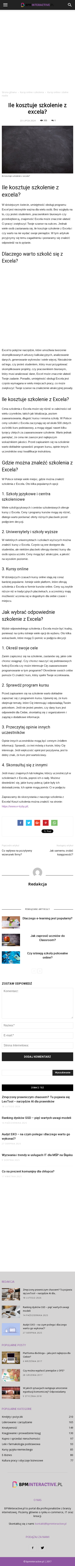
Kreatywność (9, 1427)
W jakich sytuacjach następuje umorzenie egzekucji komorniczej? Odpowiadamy (45, 1390)
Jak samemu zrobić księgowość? (61, 852)
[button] (70, 5)
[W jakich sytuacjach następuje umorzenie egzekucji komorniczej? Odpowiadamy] (11, 1393)
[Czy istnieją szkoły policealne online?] (11, 957)
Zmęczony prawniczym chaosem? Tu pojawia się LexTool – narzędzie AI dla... (47, 1292)
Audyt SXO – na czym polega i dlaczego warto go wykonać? (45, 1327)
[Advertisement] (37, 49)
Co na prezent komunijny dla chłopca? (28, 1171)
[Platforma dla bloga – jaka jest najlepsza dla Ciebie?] (11, 1358)
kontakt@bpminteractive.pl (50, 1523)
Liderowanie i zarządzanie (17, 1422)
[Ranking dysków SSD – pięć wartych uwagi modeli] (11, 1312)
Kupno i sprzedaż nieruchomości (21, 1438)
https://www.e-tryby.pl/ (15, 806)
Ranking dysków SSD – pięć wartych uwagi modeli (36, 1118)
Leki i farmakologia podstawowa (21, 1444)
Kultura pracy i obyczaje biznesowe (22, 1460)
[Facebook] (32, 1548)
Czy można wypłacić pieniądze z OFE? (43, 1371)
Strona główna (9, 92)
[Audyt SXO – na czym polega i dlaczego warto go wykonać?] (11, 1329)
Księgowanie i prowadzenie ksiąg (21, 1433)
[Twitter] (42, 1548)
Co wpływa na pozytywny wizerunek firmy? (17, 852)
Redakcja (37, 884)
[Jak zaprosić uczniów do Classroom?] (11, 940)
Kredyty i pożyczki (12, 1416)
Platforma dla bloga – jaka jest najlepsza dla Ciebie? (46, 1355)
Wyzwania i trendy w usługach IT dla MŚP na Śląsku (37, 1155)
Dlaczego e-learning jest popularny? (47, 918)
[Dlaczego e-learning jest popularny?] (11, 922)
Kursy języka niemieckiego (17, 1449)
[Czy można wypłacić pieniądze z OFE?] (11, 1375)
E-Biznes (7, 1455)
